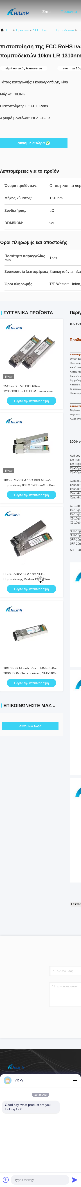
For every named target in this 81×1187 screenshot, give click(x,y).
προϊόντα (22, 30)
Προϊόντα (69, 11)
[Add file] (6, 1180)
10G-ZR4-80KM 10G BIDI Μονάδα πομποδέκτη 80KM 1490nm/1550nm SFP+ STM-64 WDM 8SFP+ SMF (29, 485)
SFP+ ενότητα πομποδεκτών (53, 30)
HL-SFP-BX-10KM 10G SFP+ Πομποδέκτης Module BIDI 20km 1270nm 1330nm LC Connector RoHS (30, 579)
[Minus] (74, 1080)
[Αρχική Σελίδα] (18, 11)
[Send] (74, 1180)
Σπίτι (46, 11)
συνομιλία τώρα (31, 143)
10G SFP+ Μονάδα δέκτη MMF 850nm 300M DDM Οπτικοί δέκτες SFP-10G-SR (30, 673)
